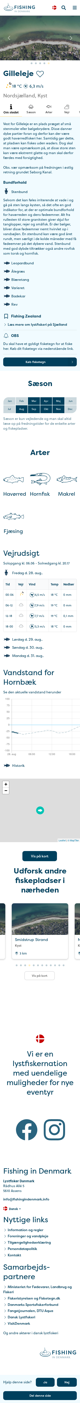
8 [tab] (46, 965)
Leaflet (62, 840)
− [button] (5, 790)
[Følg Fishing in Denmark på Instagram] (54, 1130)
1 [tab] (32, 63)
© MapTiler (73, 840)
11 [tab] (59, 965)
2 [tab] (36, 63)
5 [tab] (49, 63)
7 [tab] (42, 965)
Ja (45, 1382)
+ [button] (5, 784)
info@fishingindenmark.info (26, 1199)
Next (71, 38)
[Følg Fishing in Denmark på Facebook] (27, 1130)
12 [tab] (64, 965)
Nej (66, 1382)
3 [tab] (40, 63)
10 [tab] (55, 965)
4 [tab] (44, 63)
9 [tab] (51, 965)
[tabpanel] (40, 38)
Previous (9, 38)
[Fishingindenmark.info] (58, 1353)
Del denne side (40, 1395)
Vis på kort (39, 856)
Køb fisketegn (36, 362)
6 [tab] (38, 965)
